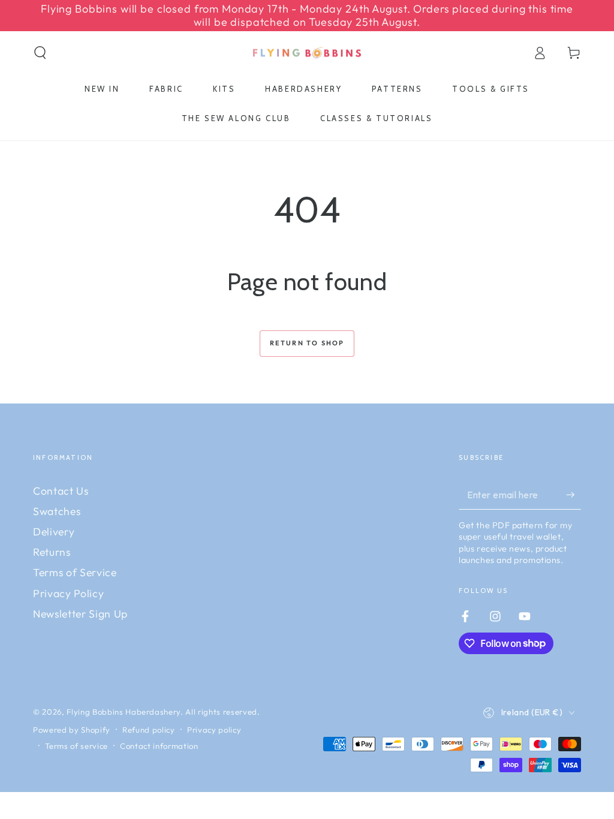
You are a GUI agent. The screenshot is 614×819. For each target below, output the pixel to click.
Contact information (159, 746)
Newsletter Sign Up (80, 614)
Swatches (56, 511)
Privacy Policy (68, 593)
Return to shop (307, 343)
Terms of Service (75, 572)
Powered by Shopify (71, 729)
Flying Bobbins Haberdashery (123, 711)
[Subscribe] (573, 494)
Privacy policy (214, 729)
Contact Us (61, 491)
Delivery (53, 531)
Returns (52, 552)
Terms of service (76, 746)
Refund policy (148, 729)
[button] (40, 52)
